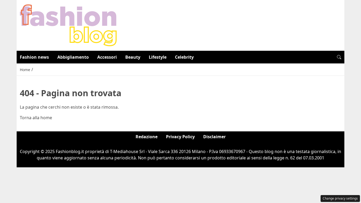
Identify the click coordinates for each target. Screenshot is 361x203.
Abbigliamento (73, 57)
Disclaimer (214, 137)
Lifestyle (157, 57)
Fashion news (34, 57)
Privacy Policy (180, 137)
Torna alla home (36, 118)
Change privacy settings (340, 198)
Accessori (107, 57)
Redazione (147, 137)
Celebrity (184, 57)
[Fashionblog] (68, 25)
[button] (339, 57)
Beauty (132, 57)
